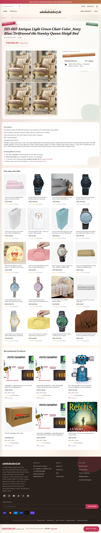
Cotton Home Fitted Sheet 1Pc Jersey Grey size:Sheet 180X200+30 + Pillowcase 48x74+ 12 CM (62, 198)
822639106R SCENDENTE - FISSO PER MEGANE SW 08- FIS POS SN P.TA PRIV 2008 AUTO (50, 386)
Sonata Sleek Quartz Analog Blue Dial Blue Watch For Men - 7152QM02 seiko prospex (85, 198)
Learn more (53, 529)
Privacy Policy (83, 470)
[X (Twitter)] (23, 496)
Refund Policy (83, 466)
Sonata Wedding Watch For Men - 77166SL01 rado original (61, 334)
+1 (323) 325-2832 (39, 471)
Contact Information (85, 480)
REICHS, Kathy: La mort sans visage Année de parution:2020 (80, 434)
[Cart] (97, 6)
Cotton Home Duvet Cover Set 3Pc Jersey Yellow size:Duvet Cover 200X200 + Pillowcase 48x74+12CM (38, 335)
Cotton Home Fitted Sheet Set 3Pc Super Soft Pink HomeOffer (14, 198)
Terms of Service (84, 473)
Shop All (13, 11)
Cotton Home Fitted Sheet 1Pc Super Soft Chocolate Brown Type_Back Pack (86, 335)
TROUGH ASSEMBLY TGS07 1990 (14, 433)
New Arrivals (86, 11)
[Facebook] (4, 496)
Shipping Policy (83, 476)
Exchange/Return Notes (12, 152)
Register (90, 6)
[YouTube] (14, 496)
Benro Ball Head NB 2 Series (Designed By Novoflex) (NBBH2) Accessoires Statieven (80, 386)
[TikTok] (19, 496)
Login (83, 6)
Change (90, 61)
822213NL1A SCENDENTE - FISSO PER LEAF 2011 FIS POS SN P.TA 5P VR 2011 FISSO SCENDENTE (50, 434)
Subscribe (92, 506)
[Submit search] (19, 6)
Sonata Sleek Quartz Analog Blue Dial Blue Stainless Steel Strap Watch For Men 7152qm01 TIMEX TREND (38, 198)
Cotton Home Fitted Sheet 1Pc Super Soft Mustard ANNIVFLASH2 (86, 266)
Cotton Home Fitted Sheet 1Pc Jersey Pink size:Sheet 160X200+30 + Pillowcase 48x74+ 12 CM (39, 266)
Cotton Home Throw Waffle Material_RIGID (60, 300)
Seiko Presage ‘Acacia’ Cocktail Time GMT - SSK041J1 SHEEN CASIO (62, 266)
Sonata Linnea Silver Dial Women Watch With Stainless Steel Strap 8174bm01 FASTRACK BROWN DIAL (14, 335)
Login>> (10, 398)
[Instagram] (9, 496)
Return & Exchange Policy (38, 161)
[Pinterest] (28, 496)
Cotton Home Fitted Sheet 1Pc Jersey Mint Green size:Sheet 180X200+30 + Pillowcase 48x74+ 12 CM (62, 232)
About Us (59, 466)
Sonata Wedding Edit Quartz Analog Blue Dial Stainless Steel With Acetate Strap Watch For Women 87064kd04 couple (14, 300)
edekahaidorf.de (50, 11)
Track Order (60, 476)
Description (8, 127)
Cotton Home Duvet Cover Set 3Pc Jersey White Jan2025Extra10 (14, 232)
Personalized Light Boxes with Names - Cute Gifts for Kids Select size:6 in (14, 266)
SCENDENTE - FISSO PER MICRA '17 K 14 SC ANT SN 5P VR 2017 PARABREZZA (18, 386)
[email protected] (46, 159)
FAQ (57, 473)
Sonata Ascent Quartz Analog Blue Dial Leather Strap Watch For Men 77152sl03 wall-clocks (85, 232)
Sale (96, 11)
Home (5, 11)
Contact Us (59, 470)
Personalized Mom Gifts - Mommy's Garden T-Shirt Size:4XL (38, 232)
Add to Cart (91, 529)
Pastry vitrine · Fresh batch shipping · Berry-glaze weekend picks (50, 2)
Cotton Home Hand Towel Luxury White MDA (85, 300)
